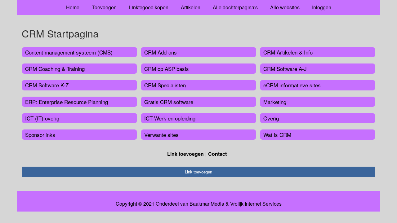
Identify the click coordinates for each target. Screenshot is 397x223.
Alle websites (285, 7)
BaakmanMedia (207, 204)
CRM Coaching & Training (55, 68)
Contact (217, 153)
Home (72, 7)
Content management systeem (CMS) (69, 52)
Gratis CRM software (168, 102)
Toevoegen (104, 7)
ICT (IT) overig (42, 118)
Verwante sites (161, 134)
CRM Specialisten (165, 85)
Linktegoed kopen (148, 7)
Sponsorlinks (40, 134)
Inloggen (321, 7)
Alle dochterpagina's (235, 7)
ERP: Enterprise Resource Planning (66, 102)
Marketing (274, 102)
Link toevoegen (185, 153)
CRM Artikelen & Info (288, 52)
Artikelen (190, 7)
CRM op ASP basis (166, 68)
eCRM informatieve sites (292, 85)
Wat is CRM (277, 134)
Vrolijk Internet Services (256, 204)
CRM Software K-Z (47, 85)
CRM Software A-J (285, 68)
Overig (271, 118)
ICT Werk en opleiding (169, 118)
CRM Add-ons (160, 52)
